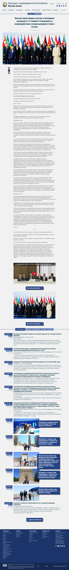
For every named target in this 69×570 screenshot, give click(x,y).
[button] (14, 305)
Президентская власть (19, 532)
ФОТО (51, 329)
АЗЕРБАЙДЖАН (19, 10)
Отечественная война (6, 544)
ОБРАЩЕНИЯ (55, 10)
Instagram (56, 5)
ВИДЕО (44, 329)
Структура (44, 535)
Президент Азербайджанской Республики (27, 3)
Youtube (59, 5)
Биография (18, 535)
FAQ (38, 566)
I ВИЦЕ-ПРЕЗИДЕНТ (36, 10)
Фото (53, 3)
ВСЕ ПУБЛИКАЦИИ (20, 329)
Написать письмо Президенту (60, 532)
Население (4, 536)
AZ (63, 3)
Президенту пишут (58, 534)
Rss (65, 5)
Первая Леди (18, 536)
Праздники (4, 540)
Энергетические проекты (7, 548)
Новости (30, 536)
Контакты (43, 537)
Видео (59, 3)
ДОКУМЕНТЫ (11, 10)
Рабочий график (18, 534)
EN (65, 3)
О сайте (46, 566)
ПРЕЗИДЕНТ (27, 10)
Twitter (63, 5)
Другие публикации (35, 520)
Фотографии (31, 537)
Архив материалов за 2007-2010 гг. (60, 566)
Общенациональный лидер (7, 532)
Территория (5, 535)
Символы (4, 539)
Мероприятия (37, 13)
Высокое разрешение (33, 288)
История (4, 534)
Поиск (64, 10)
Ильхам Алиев (15, 6)
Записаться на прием (59, 538)
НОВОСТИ (4, 10)
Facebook (61, 5)
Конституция (5, 538)
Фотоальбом (5, 557)
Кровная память (5, 547)
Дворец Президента (45, 536)
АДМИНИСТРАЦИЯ (46, 10)
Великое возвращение (6, 545)
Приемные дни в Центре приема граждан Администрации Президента (60, 536)
